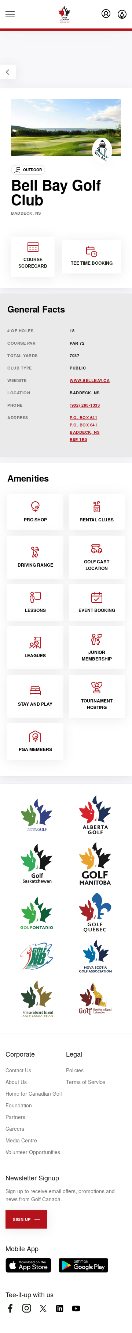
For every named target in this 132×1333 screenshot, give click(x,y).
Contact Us (18, 1070)
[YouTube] (76, 1308)
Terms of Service (85, 1081)
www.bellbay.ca (90, 380)
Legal (74, 1053)
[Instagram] (26, 1308)
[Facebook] (10, 1308)
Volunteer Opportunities (33, 1152)
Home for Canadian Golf (34, 1093)
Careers (15, 1128)
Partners (15, 1117)
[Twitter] (43, 1308)
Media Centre (21, 1140)
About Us (16, 1081)
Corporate (20, 1053)
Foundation (19, 1105)
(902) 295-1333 (85, 405)
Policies (75, 1070)
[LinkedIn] (59, 1308)
